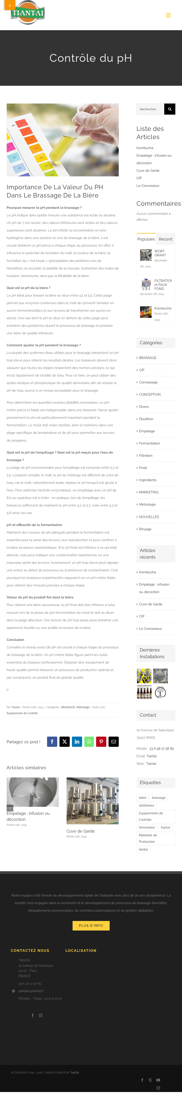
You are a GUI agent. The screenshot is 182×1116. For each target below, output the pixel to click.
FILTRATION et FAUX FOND (163, 285)
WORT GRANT (160, 253)
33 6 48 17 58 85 (161, 749)
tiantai (143, 849)
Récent (165, 239)
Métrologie (83, 707)
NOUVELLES (149, 517)
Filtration (145, 456)
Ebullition (146, 419)
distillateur (146, 805)
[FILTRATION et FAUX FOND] (146, 283)
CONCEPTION (150, 395)
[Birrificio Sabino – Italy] (160, 692)
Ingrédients (147, 480)
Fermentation (149, 443)
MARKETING (149, 492)
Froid (143, 468)
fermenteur (147, 827)
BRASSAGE (68, 707)
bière (142, 797)
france (165, 827)
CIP (139, 178)
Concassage (148, 382)
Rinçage (145, 529)
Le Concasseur (147, 186)
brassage (159, 797)
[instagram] (40, 1015)
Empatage (147, 431)
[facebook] (32, 1015)
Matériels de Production (148, 838)
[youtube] (158, 1080)
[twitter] (150, 1080)
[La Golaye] (144, 692)
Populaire (146, 239)
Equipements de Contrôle (22, 713)
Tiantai (15, 707)
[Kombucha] (146, 310)
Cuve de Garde (81, 831)
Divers (144, 407)
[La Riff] (160, 676)
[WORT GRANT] (146, 253)
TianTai (74, 1072)
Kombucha (144, 148)
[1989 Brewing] (144, 676)
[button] (10, 808)
